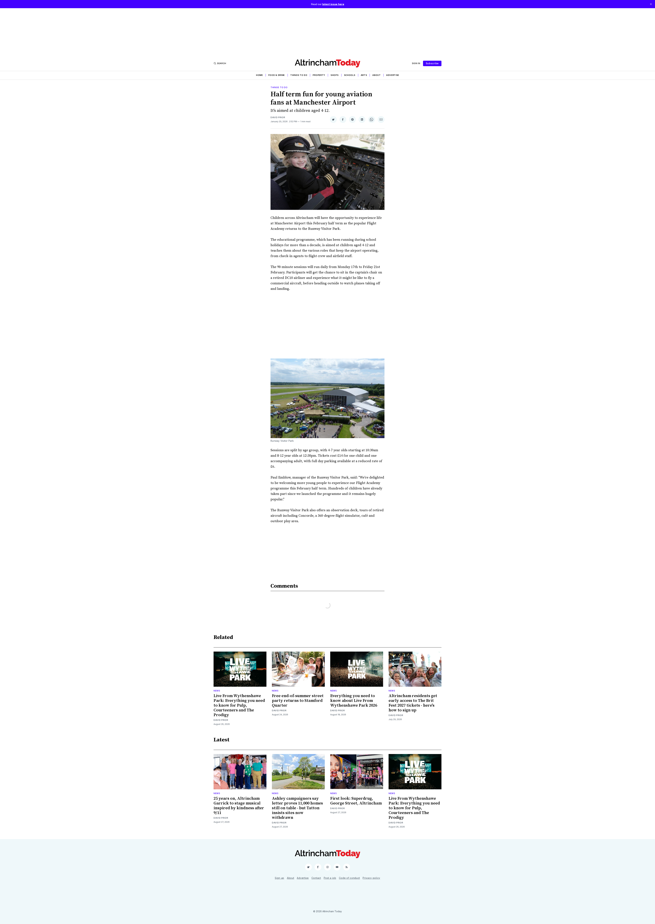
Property (319, 75)
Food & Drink (276, 75)
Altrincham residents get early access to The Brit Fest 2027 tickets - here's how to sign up (413, 703)
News (217, 690)
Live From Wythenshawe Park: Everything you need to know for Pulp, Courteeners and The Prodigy (239, 705)
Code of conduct (349, 877)
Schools (349, 75)
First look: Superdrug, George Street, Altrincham (356, 801)
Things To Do (279, 87)
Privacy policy (371, 877)
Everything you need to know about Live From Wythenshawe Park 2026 (353, 700)
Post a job (330, 877)
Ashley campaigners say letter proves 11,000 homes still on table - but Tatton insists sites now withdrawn (297, 808)
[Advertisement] (327, 32)
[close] (651, 4)
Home (259, 75)
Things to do (298, 75)
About (376, 75)
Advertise (392, 75)
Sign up (279, 877)
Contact (316, 877)
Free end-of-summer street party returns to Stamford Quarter (298, 700)
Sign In (416, 63)
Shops (335, 75)
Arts (364, 75)
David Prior (278, 117)
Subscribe (432, 63)
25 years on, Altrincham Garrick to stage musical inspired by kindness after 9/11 (239, 805)
